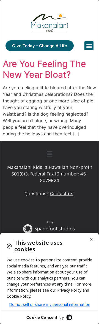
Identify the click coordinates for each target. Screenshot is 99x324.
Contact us (61, 194)
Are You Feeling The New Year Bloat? (44, 69)
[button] (89, 45)
